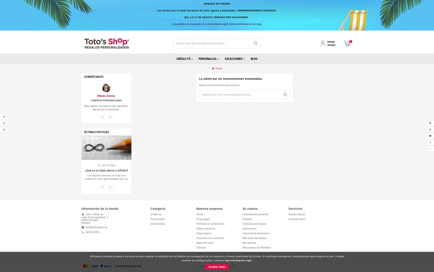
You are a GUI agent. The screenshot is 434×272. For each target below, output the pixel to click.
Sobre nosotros (205, 228)
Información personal (256, 214)
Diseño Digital (297, 214)
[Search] (256, 43)
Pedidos (247, 219)
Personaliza (158, 219)
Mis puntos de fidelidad (257, 247)
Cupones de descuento (256, 233)
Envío (199, 214)
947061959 (92, 232)
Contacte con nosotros (210, 238)
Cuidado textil (297, 219)
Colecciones (158, 223)
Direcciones (250, 228)
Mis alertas (249, 242)
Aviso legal (203, 219)
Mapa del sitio (204, 242)
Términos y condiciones (210, 223)
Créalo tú (156, 214)
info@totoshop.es (96, 227)
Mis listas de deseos (255, 238)
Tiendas (201, 247)
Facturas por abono (255, 223)
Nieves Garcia (106, 96)
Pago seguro (204, 233)
